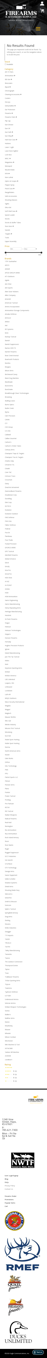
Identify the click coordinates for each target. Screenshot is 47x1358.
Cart (6, 1206)
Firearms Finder (10, 1196)
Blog (6, 1179)
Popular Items (10, 1203)
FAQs (7, 1182)
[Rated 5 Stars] (9, 1068)
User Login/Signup (11, 1176)
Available (10, 64)
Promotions (9, 1200)
